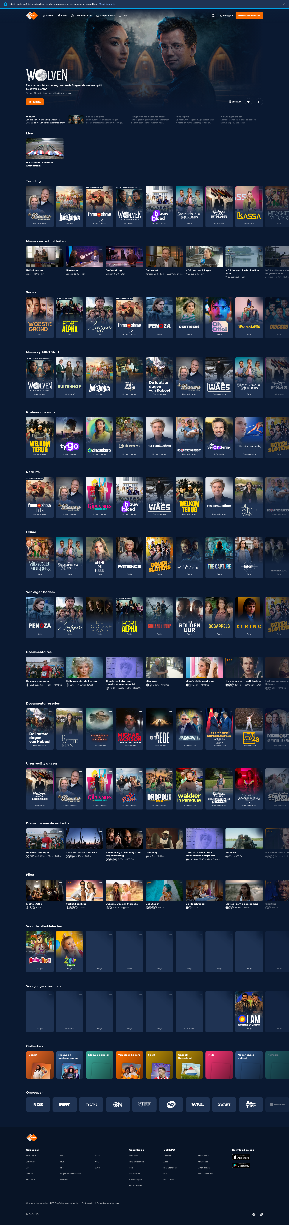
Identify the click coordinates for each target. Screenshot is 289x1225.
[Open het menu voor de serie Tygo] (80, 420)
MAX (62, 1156)
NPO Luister (168, 1180)
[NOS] (38, 1104)
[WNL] (198, 1104)
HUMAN (29, 1174)
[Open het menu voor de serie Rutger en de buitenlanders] (230, 189)
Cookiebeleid (87, 1203)
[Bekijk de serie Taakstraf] (219, 1011)
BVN (165, 1174)
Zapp (165, 1162)
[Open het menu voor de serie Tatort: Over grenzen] (260, 540)
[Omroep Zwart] (224, 1104)
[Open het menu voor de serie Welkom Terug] (51, 420)
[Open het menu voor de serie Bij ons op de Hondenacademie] (140, 360)
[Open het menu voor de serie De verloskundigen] (200, 420)
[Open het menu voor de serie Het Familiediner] (170, 420)
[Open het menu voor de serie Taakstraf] (230, 994)
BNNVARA (30, 1162)
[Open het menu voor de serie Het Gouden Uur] (200, 600)
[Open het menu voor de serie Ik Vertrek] (140, 420)
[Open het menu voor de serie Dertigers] (200, 300)
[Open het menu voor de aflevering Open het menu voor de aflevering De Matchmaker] (220, 883)
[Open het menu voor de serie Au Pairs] (140, 771)
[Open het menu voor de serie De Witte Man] (260, 480)
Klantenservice (135, 1186)
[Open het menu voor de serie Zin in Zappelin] (80, 934)
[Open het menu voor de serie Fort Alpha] (80, 300)
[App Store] (241, 1157)
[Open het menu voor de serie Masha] (51, 934)
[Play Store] (241, 1165)
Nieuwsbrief (134, 1174)
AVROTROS (31, 1156)
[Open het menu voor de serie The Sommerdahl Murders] (200, 189)
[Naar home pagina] (32, 16)
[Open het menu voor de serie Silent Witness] (200, 540)
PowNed (64, 1180)
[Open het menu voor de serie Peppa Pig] (110, 934)
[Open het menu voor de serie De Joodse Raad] (110, 600)
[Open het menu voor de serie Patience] (140, 540)
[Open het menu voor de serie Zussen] (110, 300)
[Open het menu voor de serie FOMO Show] (110, 189)
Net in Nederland (205, 1174)
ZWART (98, 1168)
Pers (131, 1168)
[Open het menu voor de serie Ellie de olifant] (200, 934)
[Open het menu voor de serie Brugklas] (110, 994)
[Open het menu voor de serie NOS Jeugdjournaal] (80, 994)
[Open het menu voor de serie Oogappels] (230, 600)
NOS (62, 1162)
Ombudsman (204, 1168)
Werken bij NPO (136, 1180)
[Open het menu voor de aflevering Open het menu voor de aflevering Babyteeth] (180, 883)
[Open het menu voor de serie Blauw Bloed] (170, 189)
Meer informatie (107, 4)
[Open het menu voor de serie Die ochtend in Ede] (170, 711)
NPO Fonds (203, 1162)
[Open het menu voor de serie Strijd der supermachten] (230, 711)
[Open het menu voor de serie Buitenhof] (80, 360)
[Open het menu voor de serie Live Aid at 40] (260, 711)
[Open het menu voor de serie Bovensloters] (170, 540)
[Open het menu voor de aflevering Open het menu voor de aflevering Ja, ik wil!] (260, 831)
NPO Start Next (170, 1168)
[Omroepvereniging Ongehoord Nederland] (118, 1104)
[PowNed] (65, 1104)
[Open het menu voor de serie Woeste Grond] (51, 300)
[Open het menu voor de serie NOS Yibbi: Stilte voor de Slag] (260, 420)
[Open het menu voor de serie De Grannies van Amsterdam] (110, 480)
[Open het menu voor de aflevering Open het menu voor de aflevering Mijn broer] (180, 660)
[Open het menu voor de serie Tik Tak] (260, 934)
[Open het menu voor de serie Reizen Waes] (230, 360)
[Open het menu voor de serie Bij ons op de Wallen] (260, 771)
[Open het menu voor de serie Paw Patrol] (170, 934)
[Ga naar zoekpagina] (213, 15)
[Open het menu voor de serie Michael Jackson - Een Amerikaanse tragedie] (140, 711)
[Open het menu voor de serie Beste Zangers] (80, 189)
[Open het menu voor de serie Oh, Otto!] (230, 300)
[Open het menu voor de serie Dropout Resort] (170, 771)
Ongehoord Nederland (70, 1174)
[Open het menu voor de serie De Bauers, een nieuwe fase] (51, 189)
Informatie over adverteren (107, 1203)
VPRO (97, 1156)
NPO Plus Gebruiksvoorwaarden (64, 1203)
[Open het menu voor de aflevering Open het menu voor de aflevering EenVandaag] (140, 249)
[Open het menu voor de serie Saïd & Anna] (140, 934)
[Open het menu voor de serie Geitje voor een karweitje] (230, 934)
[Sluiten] (283, 4)
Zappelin (167, 1156)
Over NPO (133, 1156)
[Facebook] (254, 1214)
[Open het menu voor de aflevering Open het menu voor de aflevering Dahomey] (180, 831)
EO (27, 1168)
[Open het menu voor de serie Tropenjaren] (260, 300)
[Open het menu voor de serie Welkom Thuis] (140, 994)
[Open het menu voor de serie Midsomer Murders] (51, 540)
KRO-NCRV (31, 1180)
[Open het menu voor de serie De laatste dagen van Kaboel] (170, 360)
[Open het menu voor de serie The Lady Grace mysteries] (170, 994)
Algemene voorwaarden (37, 1203)
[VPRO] (144, 1104)
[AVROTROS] (251, 1104)
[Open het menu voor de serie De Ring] (260, 600)
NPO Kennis (203, 1156)
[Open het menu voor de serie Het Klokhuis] (200, 994)
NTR (62, 1168)
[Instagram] (261, 1214)
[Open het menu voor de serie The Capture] (230, 540)
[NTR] (91, 1104)
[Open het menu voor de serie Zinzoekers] (110, 420)
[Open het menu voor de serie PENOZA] (170, 300)
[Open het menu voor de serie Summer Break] (51, 994)
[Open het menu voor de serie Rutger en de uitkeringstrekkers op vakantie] (230, 771)
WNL (97, 1162)
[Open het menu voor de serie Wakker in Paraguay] (200, 771)
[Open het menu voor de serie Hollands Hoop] (170, 600)
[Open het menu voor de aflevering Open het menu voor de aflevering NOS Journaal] (60, 249)
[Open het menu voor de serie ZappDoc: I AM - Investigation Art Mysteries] (260, 994)
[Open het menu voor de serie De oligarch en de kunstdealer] (200, 711)
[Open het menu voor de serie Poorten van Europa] (110, 711)
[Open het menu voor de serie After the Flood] (110, 540)
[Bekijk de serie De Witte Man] (249, 497)
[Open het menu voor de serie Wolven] (140, 189)
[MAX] (171, 1104)
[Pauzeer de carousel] (259, 101)
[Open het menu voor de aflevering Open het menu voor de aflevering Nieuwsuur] (100, 249)
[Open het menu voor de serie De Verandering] (230, 420)
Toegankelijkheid (136, 1162)
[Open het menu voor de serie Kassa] (260, 189)
